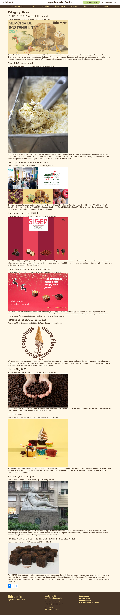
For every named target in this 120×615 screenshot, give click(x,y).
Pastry (33, 6)
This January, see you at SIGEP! (23, 213)
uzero (48, 19)
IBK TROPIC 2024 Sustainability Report (28, 16)
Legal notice (84, 596)
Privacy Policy (84, 598)
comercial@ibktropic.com (53, 604)
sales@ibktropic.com (51, 610)
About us (74, 6)
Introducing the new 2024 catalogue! (27, 320)
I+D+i (96, 6)
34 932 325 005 (54, 602)
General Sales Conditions (89, 603)
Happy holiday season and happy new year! (29, 269)
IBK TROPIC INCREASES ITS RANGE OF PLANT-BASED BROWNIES (41, 539)
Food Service (60, 6)
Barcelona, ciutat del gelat (21, 476)
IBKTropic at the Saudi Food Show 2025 (28, 162)
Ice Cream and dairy (17, 6)
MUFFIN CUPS (15, 414)
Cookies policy (85, 600)
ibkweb (51, 66)
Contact (107, 6)
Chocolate (45, 6)
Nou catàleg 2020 (17, 369)
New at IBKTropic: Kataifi (21, 63)
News (86, 6)
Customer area (91, 2)
